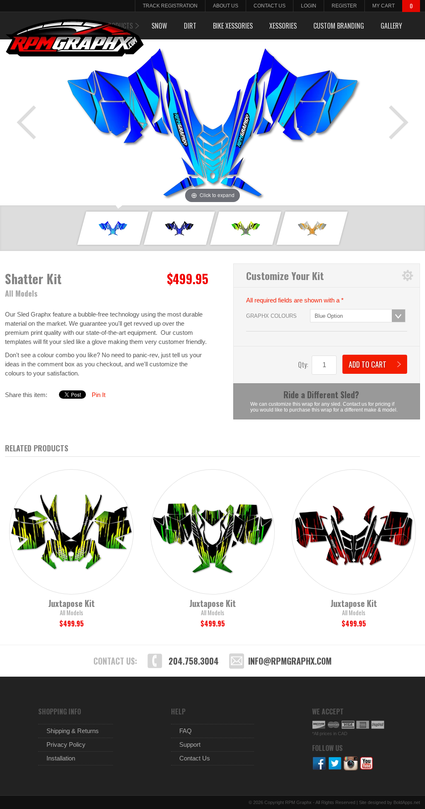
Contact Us (270, 6)
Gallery (391, 26)
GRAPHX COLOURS (271, 316)
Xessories (283, 26)
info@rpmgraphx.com (290, 661)
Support (189, 744)
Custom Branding (338, 26)
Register (344, 6)
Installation (60, 758)
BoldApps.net (406, 802)
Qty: (303, 364)
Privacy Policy (65, 744)
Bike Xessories (233, 26)
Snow (159, 26)
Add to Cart (367, 364)
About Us (225, 6)
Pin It (98, 394)
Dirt (190, 26)
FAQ (185, 730)
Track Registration (170, 6)
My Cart (383, 6)
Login (308, 6)
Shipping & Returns (72, 730)
